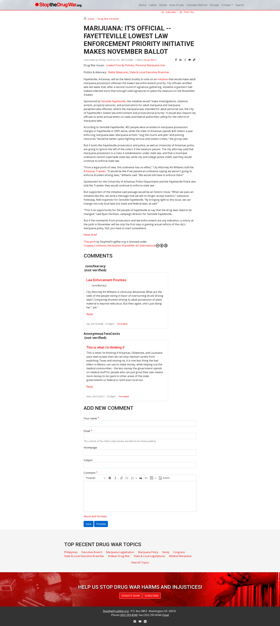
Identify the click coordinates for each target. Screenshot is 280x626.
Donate (214, 5)
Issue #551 (150, 59)
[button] (194, 59)
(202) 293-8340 (129, 615)
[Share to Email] (189, 59)
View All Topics (140, 562)
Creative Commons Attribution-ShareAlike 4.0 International (119, 245)
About (142, 5)
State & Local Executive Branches (149, 72)
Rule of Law (176, 5)
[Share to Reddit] (185, 59)
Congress (179, 552)
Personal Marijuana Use (150, 65)
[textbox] (140, 496)
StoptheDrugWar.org (116, 611)
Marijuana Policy (148, 552)
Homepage (90, 447)
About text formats (95, 516)
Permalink (122, 323)
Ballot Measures (118, 72)
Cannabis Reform (196, 5)
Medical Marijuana (180, 556)
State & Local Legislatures (149, 556)
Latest (153, 5)
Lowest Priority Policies (120, 65)
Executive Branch (92, 552)
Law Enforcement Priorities (106, 280)
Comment (89, 473)
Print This (188, 12)
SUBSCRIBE (152, 595)
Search (239, 5)
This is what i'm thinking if (105, 347)
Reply (89, 314)
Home (91, 18)
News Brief (90, 234)
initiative (163, 79)
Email (87, 431)
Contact (226, 5)
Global (163, 5)
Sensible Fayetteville (113, 101)
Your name (90, 418)
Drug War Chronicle (108, 18)
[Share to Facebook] (176, 59)
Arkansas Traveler (95, 171)
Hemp (165, 552)
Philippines (71, 552)
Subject (88, 460)
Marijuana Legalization (120, 552)
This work (90, 241)
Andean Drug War (119, 556)
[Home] (58, 5)
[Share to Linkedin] (180, 59)
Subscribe (170, 12)
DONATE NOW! (130, 595)
